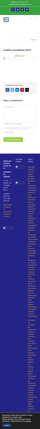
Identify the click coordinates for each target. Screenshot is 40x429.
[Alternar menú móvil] (35, 18)
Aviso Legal (7, 205)
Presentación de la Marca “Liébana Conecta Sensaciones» (33, 311)
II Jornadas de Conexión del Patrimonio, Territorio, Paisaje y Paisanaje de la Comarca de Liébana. (32, 331)
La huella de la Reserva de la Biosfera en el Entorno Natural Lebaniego (32, 197)
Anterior (34, 40)
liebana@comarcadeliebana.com (20, 4)
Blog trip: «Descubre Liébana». (32, 209)
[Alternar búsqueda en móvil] (31, 18)
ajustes (28, 421)
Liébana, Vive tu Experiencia (32, 216)
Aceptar (6, 425)
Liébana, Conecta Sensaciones (32, 223)
